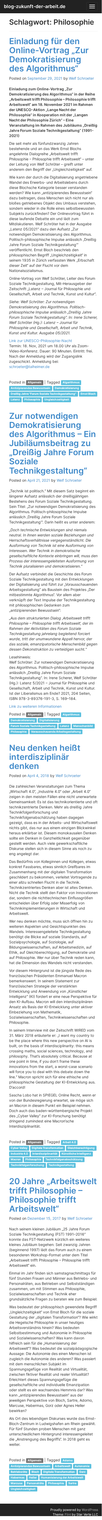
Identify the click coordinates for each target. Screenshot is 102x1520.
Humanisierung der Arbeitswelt (62, 1477)
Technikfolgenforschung (27, 1165)
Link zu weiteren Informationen (35, 706)
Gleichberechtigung (81, 1148)
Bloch (35, 1472)
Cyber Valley (19, 1148)
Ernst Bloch (88, 394)
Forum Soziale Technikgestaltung (33, 726)
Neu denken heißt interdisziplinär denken (44, 757)
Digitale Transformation (47, 1148)
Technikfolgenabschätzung (64, 1159)
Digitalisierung (49, 720)
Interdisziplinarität (44, 1153)
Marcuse (16, 1483)
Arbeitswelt (62, 1466)
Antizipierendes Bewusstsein (30, 388)
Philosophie (32, 399)
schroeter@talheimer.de (29, 366)
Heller (33, 1477)
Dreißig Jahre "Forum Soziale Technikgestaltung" (43, 394)
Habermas (18, 1477)
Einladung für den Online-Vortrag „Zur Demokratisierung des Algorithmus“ (49, 55)
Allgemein (34, 382)
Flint (68, 1514)
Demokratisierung (67, 388)
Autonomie (82, 1466)
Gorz (82, 1472)
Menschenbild (83, 726)
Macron (16, 1159)
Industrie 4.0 (19, 1153)
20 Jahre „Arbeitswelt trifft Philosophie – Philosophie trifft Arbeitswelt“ (53, 1195)
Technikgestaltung (61, 1165)
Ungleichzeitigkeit (56, 399)
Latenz (15, 399)
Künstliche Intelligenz (76, 1153)
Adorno (68, 1460)
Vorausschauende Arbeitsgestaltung (56, 731)
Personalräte (35, 1483)
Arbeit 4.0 (69, 1142)
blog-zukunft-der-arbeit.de (34, 6)
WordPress (90, 1510)
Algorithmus (71, 382)
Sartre (72, 1483)
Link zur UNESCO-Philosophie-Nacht (41, 340)
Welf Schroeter (81, 78)
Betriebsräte (19, 1472)
